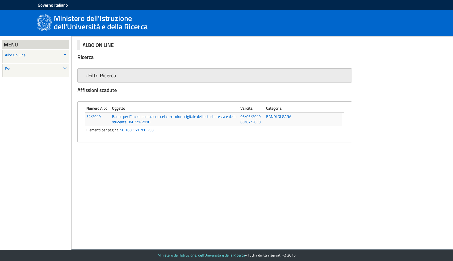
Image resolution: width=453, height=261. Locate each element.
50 (122, 130)
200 (143, 130)
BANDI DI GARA (278, 116)
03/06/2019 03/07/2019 (250, 119)
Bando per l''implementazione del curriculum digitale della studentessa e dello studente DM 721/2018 (174, 119)
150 (136, 130)
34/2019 (93, 116)
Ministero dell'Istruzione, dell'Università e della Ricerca (201, 255)
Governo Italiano (53, 5)
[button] (214, 75)
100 (128, 130)
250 (150, 130)
